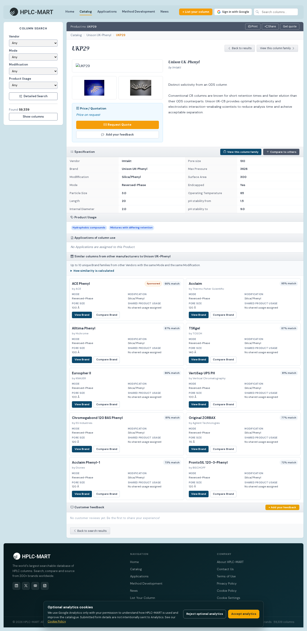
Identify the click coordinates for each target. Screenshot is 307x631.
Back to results (242, 48)
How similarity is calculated (93, 271)
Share (271, 26)
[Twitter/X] (26, 586)
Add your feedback (120, 134)
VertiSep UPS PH (202, 373)
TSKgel (194, 328)
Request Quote (119, 125)
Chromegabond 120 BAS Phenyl (97, 418)
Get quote (289, 26)
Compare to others (283, 152)
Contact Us (225, 569)
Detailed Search (35, 96)
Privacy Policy (227, 583)
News (164, 11)
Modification (18, 64)
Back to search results (92, 531)
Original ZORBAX (202, 418)
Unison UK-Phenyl (99, 35)
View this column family (275, 48)
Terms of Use (226, 576)
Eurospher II (81, 373)
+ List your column (195, 12)
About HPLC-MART (230, 562)
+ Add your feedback (282, 507)
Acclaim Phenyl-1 (86, 462)
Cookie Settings (228, 598)
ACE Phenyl (81, 284)
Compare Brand (106, 315)
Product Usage (20, 79)
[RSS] (45, 586)
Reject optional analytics (204, 614)
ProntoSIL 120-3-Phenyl (208, 462)
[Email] (35, 586)
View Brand (82, 315)
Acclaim (195, 284)
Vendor (14, 36)
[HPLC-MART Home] (32, 12)
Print (254, 26)
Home (69, 11)
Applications (107, 11)
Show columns (33, 116)
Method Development (138, 11)
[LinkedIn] (16, 586)
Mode (13, 51)
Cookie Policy (227, 591)
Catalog (86, 11)
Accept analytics (243, 614)
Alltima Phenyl (83, 328)
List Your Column (142, 598)
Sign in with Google (235, 12)
